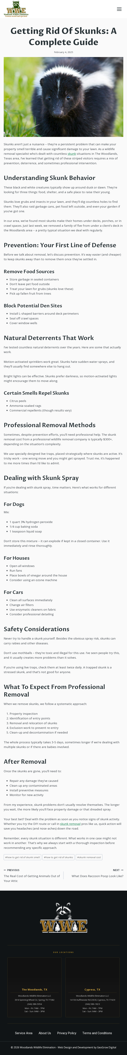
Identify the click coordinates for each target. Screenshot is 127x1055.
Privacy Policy (66, 1033)
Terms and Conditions (97, 1033)
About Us (45, 1033)
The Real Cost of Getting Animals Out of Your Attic (32, 876)
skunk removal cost (89, 857)
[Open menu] (119, 9)
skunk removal (70, 824)
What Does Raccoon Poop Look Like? (97, 873)
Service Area (23, 1033)
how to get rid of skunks (58, 857)
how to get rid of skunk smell (22, 857)
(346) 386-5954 (34, 1004)
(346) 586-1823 (92, 1004)
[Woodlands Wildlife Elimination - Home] (63, 917)
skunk (72, 154)
